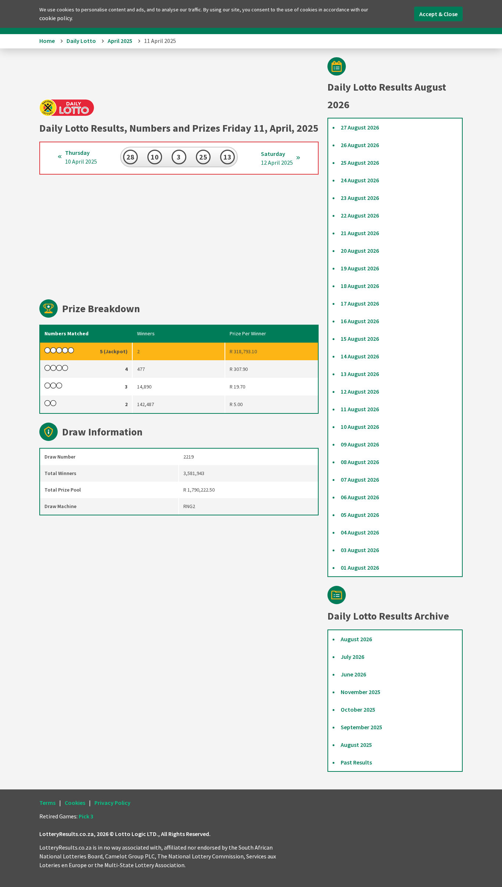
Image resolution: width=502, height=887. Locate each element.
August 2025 (356, 744)
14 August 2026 (360, 356)
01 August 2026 (360, 567)
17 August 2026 (360, 303)
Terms (47, 802)
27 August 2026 (360, 127)
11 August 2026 (360, 409)
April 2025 (120, 40)
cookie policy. (56, 18)
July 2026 (352, 656)
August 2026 (356, 639)
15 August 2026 (360, 338)
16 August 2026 (360, 321)
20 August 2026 (360, 250)
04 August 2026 (360, 532)
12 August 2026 (360, 391)
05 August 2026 (360, 514)
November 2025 (360, 692)
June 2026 (353, 674)
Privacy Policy (112, 802)
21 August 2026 (360, 233)
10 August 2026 (360, 426)
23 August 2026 (360, 197)
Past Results (356, 762)
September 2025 (361, 727)
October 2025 (358, 709)
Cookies (75, 802)
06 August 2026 (360, 497)
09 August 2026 (360, 444)
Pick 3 (86, 816)
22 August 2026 (360, 215)
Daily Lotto (81, 40)
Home (47, 40)
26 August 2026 (360, 145)
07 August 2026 (360, 479)
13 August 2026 (360, 373)
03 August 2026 (360, 550)
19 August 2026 (360, 268)
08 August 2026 (360, 462)
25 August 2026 (360, 162)
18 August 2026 (360, 285)
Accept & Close (438, 14)
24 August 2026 (360, 180)
